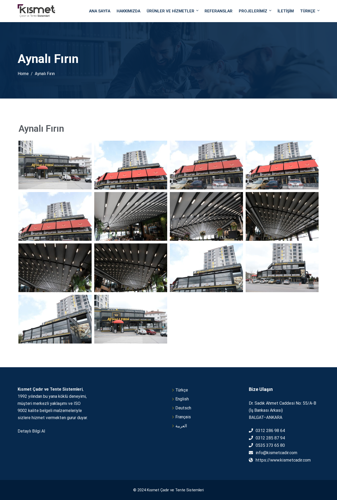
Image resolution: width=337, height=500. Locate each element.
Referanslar (218, 11)
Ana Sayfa (99, 11)
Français (183, 416)
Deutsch (183, 407)
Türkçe (307, 11)
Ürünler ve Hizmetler (170, 11)
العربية (181, 425)
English (182, 398)
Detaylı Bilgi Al (31, 431)
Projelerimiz (253, 11)
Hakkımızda (128, 11)
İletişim (285, 11)
